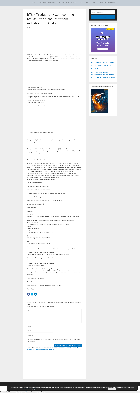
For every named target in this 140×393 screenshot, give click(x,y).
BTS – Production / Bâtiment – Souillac (102, 62)
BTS (87, 2)
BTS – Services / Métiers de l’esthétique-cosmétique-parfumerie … (102, 73)
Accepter (112, 389)
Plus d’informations (102, 389)
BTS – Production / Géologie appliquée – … (103, 78)
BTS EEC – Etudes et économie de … (102, 65)
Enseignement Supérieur (107, 2)
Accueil (33, 2)
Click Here (27, 392)
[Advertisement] (40, 41)
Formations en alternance (47, 2)
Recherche (103, 17)
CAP (81, 2)
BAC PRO (94, 2)
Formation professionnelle (67, 2)
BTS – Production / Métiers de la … (101, 69)
